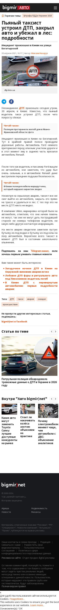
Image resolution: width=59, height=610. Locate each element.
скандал (42, 299)
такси (20, 299)
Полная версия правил (14, 586)
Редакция (45, 541)
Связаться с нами (11, 544)
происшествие (10, 304)
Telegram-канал (40, 251)
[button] (51, 331)
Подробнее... (17, 598)
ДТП (12, 299)
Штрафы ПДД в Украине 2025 (38, 15)
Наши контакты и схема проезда (19, 541)
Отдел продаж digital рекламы (38, 557)
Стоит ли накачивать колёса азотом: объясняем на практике (27, 426)
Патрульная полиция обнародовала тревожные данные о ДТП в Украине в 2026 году (29, 382)
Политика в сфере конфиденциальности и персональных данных (26, 552)
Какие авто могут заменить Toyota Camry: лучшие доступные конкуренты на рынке (9, 430)
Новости (6, 511)
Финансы (36, 511)
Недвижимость (39, 508)
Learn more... (37, 605)
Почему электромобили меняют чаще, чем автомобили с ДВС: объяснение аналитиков (48, 432)
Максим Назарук (39, 53)
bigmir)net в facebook (14, 321)
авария (30, 299)
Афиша (5, 508)
